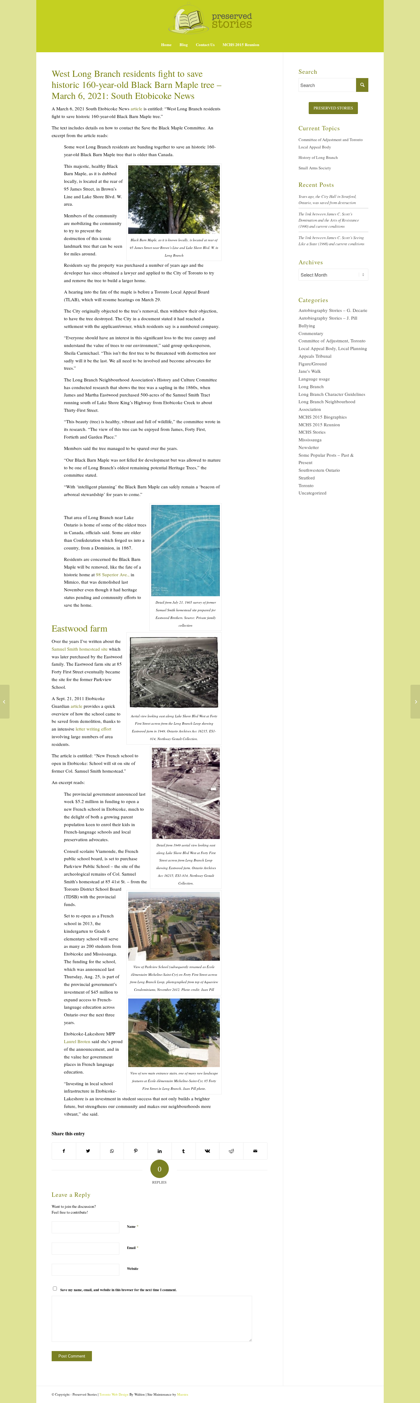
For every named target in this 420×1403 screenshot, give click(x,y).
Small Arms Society (315, 168)
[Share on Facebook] (64, 1151)
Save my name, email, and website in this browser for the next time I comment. (118, 1289)
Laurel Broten (77, 1041)
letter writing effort (93, 729)
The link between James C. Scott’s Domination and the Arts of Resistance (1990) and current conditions (329, 220)
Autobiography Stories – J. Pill (328, 318)
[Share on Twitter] (88, 1151)
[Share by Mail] (255, 1151)
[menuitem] (166, 44)
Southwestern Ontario (319, 470)
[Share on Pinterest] (136, 1151)
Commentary (311, 333)
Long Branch (311, 386)
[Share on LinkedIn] (160, 1151)
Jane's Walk (310, 371)
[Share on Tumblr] (184, 1151)
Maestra (182, 1394)
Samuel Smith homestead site (80, 649)
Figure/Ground (313, 364)
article (136, 108)
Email (133, 1247)
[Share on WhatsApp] (112, 1151)
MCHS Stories (312, 432)
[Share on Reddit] (231, 1151)
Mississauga (310, 439)
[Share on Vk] (208, 1151)
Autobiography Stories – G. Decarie (333, 310)
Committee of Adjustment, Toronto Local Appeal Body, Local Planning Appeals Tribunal (333, 348)
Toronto (306, 485)
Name (133, 1226)
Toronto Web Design (114, 1394)
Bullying (307, 325)
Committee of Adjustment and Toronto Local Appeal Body (331, 143)
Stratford (307, 478)
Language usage (314, 379)
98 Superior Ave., (112, 574)
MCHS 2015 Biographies (323, 417)
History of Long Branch (318, 157)
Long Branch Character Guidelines (332, 394)
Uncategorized (313, 493)
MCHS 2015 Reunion (319, 424)
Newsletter (309, 447)
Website (132, 1268)
